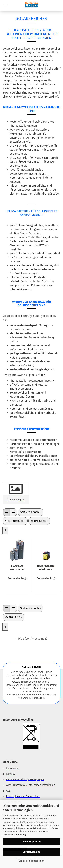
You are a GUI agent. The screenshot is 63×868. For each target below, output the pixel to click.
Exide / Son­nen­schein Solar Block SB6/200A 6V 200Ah (46, 567)
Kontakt (10, 773)
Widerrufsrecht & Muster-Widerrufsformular (30, 785)
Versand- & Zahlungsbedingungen (25, 779)
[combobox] (30, 512)
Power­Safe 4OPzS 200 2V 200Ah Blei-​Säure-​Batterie (17, 567)
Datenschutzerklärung (14, 834)
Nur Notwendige (31, 851)
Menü (5, 5)
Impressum (12, 768)
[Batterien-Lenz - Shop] (31, 5)
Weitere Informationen (31, 860)
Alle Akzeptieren (31, 841)
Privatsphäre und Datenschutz (23, 796)
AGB (8, 790)
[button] (6, 512)
